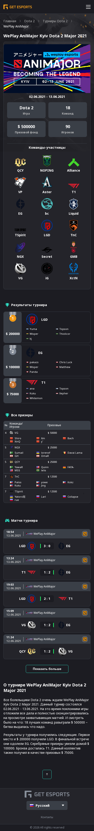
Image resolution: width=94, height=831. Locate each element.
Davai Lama (75, 452)
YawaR (19, 467)
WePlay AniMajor (44, 533)
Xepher (63, 393)
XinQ (17, 441)
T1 (43, 382)
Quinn (45, 467)
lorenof (45, 452)
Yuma (33, 329)
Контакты (47, 817)
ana (32, 388)
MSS (17, 470)
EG (40, 353)
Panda (34, 371)
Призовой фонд (26, 132)
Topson (63, 329)
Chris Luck (65, 362)
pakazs (34, 362)
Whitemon (36, 398)
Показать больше (47, 669)
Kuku (33, 393)
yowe (44, 482)
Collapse (73, 496)
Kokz (70, 482)
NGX (17, 447)
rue (17, 500)
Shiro (18, 438)
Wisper (34, 333)
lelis (43, 470)
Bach (71, 438)
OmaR (45, 456)
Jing (43, 485)
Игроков (67, 132)
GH (16, 456)
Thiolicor (64, 333)
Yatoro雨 (20, 496)
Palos (18, 482)
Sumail (19, 452)
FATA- (71, 467)
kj (31, 338)
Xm (43, 438)
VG (16, 432)
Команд (67, 113)
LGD (44, 319)
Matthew (64, 367)
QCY (17, 461)
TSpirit (19, 491)
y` (42, 441)
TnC (17, 476)
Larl (43, 496)
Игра (26, 113)
